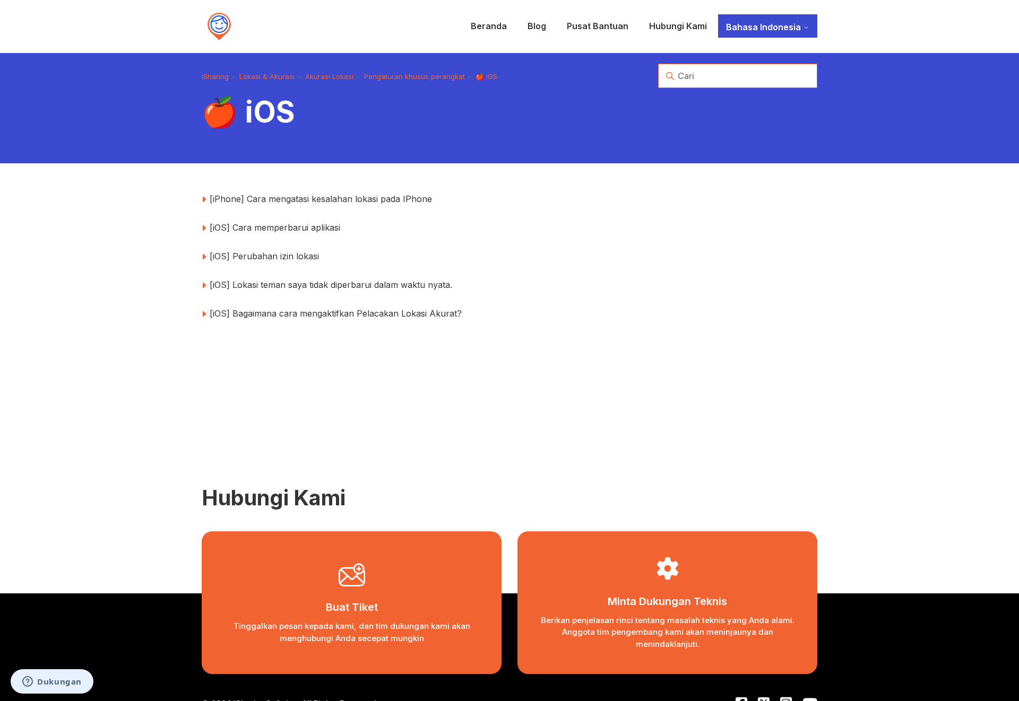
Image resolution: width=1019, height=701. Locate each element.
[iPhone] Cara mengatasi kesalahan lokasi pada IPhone (321, 199)
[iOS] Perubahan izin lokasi (264, 256)
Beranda (489, 26)
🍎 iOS (486, 76)
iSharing (215, 76)
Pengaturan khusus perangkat (414, 76)
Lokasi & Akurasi (267, 76)
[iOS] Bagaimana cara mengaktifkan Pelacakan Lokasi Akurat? (336, 313)
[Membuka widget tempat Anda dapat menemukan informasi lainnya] (52, 682)
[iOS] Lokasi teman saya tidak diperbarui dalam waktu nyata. (331, 284)
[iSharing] (219, 26)
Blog (537, 26)
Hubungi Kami (678, 26)
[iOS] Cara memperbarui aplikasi (275, 227)
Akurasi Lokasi (329, 76)
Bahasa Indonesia (764, 27)
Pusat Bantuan (597, 26)
